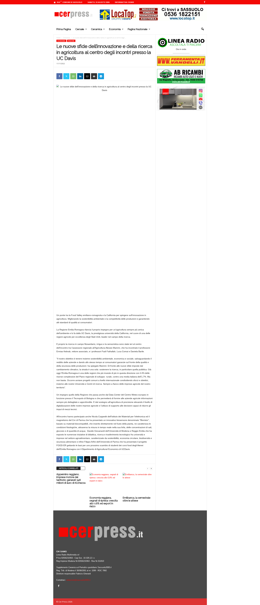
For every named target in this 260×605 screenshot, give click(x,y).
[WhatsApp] (73, 76)
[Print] (94, 76)
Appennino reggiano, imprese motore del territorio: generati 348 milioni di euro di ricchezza (70, 478)
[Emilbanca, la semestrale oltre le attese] (138, 484)
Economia (115, 29)
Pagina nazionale (137, 29)
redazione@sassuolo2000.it (78, 580)
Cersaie (79, 29)
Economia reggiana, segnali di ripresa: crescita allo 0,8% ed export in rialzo (104, 502)
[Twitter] (66, 76)
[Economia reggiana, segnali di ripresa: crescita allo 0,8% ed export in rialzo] (105, 484)
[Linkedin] (80, 76)
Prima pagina (63, 29)
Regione (71, 41)
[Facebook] (204, 2)
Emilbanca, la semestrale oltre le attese (136, 499)
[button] (202, 29)
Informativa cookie (124, 2)
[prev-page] (147, 468)
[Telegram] (101, 76)
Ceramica (96, 29)
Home (58, 38)
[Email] (87, 76)
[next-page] (151, 468)
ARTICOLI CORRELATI (68, 468)
